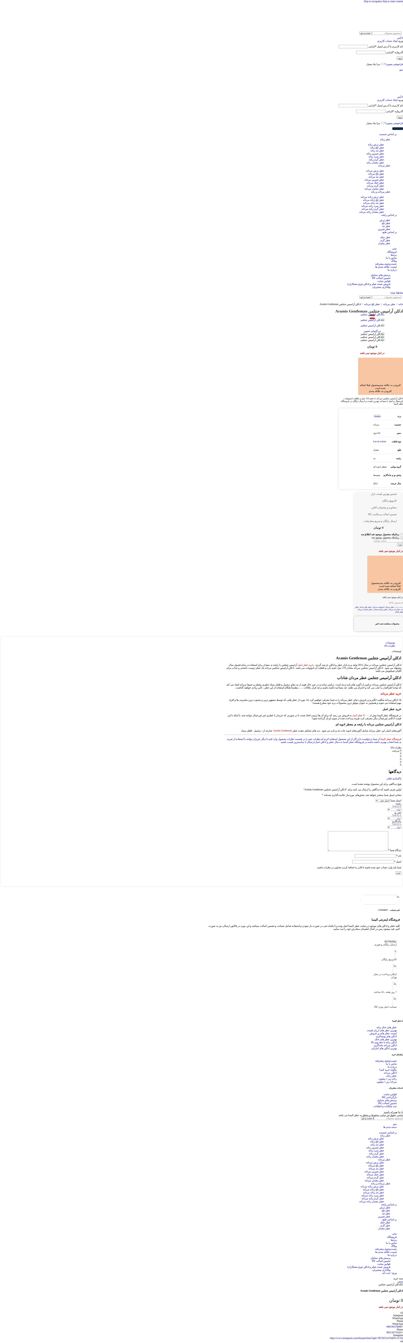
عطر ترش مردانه (375, 170)
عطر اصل (357, 715)
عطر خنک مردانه (375, 182)
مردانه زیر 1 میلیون (387, 1081)
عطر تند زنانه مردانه (373, 203)
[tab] (390, 642)
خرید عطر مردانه (390, 693)
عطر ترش (385, 220)
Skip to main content (393, 1)
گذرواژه (394, 52)
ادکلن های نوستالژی (386, 1036)
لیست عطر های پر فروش (383, 1033)
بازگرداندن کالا (389, 1097)
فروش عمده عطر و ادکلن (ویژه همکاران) (368, 284)
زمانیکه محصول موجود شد (385, 537)
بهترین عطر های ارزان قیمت (382, 1030)
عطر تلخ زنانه (377, 147)
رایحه (398, 803)
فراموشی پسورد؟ (393, 64)
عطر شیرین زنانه (375, 153)
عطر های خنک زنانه (386, 1027)
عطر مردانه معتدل (380, 609)
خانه (400, 304)
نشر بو (397, 812)
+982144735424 (394, 1332)
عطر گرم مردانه (375, 185)
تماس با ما (391, 1063)
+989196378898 (394, 1326)
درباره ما (392, 1066)
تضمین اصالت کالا (381, 278)
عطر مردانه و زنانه (380, 191)
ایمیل (397, 861)
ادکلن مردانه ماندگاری (385, 1045)
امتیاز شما (396, 800)
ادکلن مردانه (390, 1072)
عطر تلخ (386, 223)
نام (398, 855)
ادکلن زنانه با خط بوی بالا (384, 1042)
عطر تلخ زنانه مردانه (373, 200)
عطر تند (386, 226)
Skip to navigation (373, 1)
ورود (400, 58)
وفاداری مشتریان (381, 287)
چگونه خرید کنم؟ (388, 1069)
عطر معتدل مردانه (374, 188)
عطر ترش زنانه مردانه (372, 197)
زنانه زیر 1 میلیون (388, 1078)
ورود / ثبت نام (389, 1273)
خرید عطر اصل (306, 665)
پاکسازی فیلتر (394, 778)
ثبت (400, 545)
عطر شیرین (384, 229)
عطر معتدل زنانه (375, 162)
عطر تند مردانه (376, 176)
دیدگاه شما (394, 850)
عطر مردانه (384, 165)
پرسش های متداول (380, 275)
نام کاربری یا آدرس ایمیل (385, 46)
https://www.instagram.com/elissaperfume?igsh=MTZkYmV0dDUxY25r (366, 1338)
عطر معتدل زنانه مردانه (371, 212)
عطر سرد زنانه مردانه (372, 206)
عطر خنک (385, 237)
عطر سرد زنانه (376, 156)
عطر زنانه (385, 139)
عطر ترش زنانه (376, 144)
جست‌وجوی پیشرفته (386, 1060)
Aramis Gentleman (282, 730)
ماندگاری (396, 821)
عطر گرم (385, 240)
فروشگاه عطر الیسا (390, 739)
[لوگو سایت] (392, 28)
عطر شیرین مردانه (374, 179)
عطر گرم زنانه (376, 159)
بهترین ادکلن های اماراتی (384, 1048)
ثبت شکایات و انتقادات (385, 1106)
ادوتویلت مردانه (378, 607)
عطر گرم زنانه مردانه (373, 209)
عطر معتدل (384, 243)
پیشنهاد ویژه (396, 292)
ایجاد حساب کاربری (387, 41)
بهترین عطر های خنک (386, 1039)
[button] (377, 385)
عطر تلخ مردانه (376, 173)
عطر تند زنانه (377, 150)
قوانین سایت (383, 281)
